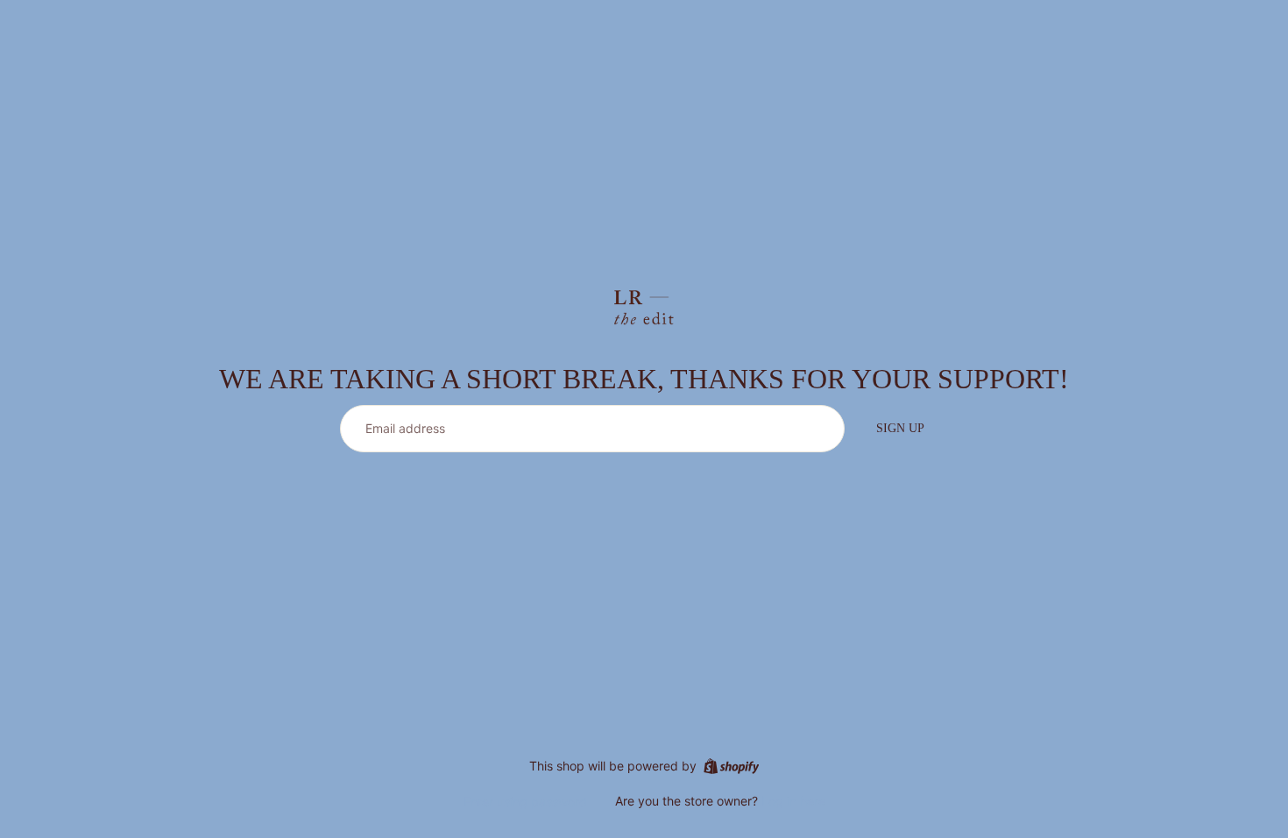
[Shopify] (731, 766)
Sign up (900, 428)
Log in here (793, 800)
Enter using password (525, 801)
